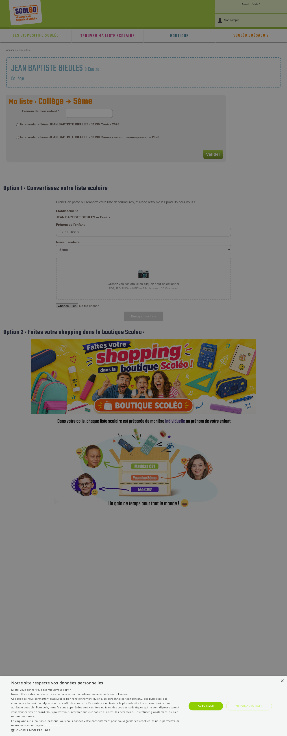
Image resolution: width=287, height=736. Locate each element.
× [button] (282, 681)
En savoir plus (55, 725)
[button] (96, 730)
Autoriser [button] (206, 706)
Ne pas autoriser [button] (249, 706)
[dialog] (143, 706)
